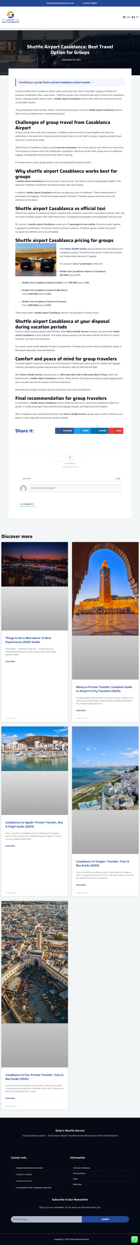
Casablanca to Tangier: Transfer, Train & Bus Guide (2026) (102, 863)
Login (117, 478)
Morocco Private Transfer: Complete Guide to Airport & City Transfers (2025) (104, 689)
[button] (107, 17)
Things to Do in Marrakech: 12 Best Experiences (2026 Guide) (28, 640)
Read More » (10, 662)
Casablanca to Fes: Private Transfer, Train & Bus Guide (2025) (34, 1077)
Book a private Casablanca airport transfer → (68, 82)
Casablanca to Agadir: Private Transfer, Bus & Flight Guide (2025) (34, 824)
